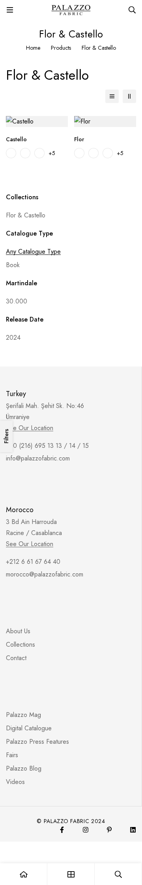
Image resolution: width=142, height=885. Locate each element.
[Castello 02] (25, 153)
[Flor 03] (108, 153)
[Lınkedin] (133, 830)
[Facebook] (62, 830)
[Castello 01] (11, 153)
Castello (16, 139)
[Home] (23, 874)
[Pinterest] (109, 830)
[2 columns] (129, 96)
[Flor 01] (79, 153)
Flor (79, 139)
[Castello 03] (39, 153)
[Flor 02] (93, 153)
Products (61, 48)
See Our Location (29, 428)
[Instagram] (85, 830)
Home (33, 48)
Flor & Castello (25, 215)
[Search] (132, 10)
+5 (52, 153)
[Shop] (71, 874)
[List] (112, 96)
